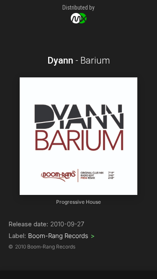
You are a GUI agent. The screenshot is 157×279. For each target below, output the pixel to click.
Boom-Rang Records (61, 236)
